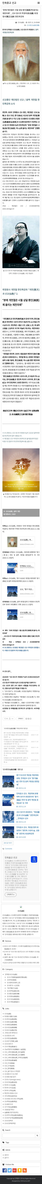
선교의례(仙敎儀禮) (10, 1060)
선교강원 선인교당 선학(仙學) (13, 1099)
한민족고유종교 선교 (10, 1093)
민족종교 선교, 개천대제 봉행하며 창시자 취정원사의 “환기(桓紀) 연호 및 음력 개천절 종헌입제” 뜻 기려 (16, 742)
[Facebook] (4, 1170)
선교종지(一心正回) (13, 985)
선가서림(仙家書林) (10, 1107)
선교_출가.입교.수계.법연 (12, 1071)
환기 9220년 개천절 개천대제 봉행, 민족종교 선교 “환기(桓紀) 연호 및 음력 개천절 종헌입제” (16, 735)
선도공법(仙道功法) (10, 1096)
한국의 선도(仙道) (10, 1088)
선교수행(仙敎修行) (13, 1002)
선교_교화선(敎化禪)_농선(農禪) (14, 1055)
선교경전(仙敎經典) (10, 1038)
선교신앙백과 (8, 1121)
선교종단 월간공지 (10, 1077)
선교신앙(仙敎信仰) (10, 1082)
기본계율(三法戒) (12, 988)
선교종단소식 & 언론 (11, 1074)
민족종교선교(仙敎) (10, 974)
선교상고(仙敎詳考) (10, 1030)
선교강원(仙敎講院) (13, 996)
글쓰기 (6, 1158)
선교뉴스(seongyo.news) (12, 1080)
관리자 (6, 1155)
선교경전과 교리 (9, 1036)
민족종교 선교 (9, 3)
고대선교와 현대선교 (10, 1033)
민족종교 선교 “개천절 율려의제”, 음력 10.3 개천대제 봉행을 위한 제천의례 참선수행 (16, 760)
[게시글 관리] (12, 718)
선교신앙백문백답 (10, 1123)
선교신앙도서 (8, 1044)
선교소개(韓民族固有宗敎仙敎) (16, 977)
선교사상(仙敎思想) (13, 999)
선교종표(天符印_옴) (13, 982)
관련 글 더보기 (8, 843)
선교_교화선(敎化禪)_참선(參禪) (14, 1052)
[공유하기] (9, 718)
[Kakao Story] (20, 1170)
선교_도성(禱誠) (9, 1063)
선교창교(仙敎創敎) (10, 1019)
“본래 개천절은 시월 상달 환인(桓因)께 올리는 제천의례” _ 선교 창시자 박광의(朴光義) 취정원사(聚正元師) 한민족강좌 (20, 13)
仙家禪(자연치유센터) (11, 1113)
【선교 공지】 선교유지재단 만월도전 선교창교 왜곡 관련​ (21, 962)
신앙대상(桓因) (11, 980)
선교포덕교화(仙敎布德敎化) (13, 1115)
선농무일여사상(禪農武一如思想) (15, 1049)
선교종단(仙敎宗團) (33, 25)
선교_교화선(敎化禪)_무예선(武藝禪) (16, 1058)
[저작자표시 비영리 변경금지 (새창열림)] (28, 719)
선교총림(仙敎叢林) (10, 1025)
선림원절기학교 (9, 1110)
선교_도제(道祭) (9, 1066)
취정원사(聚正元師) (10, 1016)
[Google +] (14, 1170)
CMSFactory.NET (25, 1181)
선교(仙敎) (7, 1014)
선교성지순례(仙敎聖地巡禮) (13, 1118)
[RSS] (25, 1170)
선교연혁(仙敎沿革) (13, 991)
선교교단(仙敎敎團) (10, 1027)
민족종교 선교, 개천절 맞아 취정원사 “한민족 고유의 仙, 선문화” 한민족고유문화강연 (16, 753)
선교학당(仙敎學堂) (10, 1101)
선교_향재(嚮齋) (9, 1069)
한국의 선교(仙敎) (10, 1085)
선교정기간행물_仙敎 (11, 1041)
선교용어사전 (8, 1104)
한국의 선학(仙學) (10, 1091)
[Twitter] (9, 1170)
